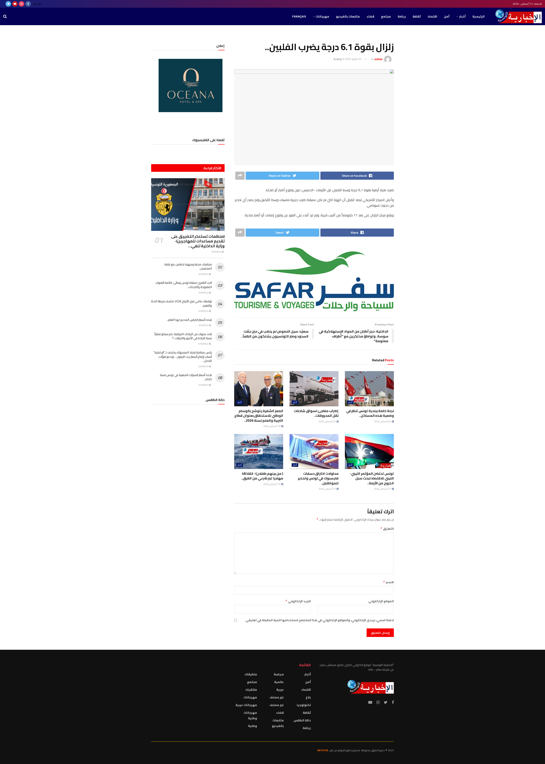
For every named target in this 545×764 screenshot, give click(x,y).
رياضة (402, 16)
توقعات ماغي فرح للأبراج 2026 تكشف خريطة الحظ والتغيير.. (181, 303)
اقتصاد (432, 16)
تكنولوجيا (304, 705)
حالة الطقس (302, 720)
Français (299, 16)
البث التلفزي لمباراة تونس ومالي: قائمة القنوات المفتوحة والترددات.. (183, 285)
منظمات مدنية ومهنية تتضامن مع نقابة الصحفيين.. (188, 266)
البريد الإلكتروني (298, 601)
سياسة (279, 674)
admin (378, 58)
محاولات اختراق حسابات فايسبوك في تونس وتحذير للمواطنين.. (318, 478)
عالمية (279, 682)
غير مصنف (277, 697)
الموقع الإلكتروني (381, 601)
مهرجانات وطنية (250, 715)
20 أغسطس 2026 (383, 421)
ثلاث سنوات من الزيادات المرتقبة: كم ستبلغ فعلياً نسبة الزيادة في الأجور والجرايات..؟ (183, 336)
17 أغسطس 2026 (383, 489)
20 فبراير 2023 (353, 58)
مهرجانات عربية (246, 705)
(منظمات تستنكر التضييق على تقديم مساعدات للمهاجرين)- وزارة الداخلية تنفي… (198, 241)
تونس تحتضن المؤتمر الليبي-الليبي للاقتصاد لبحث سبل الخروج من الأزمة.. (372, 478)
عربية (280, 689)
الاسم (388, 582)
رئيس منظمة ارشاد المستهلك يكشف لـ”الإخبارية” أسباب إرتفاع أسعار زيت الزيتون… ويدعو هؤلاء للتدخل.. (182, 356)
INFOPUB (322, 750)
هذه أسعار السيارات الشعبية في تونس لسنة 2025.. (186, 377)
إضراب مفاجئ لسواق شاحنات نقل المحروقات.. (316, 413)
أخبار (462, 16)
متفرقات (251, 674)
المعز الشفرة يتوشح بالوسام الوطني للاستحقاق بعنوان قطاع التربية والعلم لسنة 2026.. (258, 416)
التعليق (387, 528)
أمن (446, 16)
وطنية (337, 58)
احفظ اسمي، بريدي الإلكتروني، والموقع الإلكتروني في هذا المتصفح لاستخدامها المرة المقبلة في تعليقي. (319, 620)
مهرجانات (322, 16)
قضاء (370, 16)
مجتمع (386, 16)
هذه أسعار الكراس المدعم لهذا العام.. (189, 320)
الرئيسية (478, 16)
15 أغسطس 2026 (327, 489)
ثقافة (417, 16)
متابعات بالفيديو (348, 16)
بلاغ (308, 697)
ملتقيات (251, 689)
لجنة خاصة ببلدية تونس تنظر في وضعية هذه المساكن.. (370, 413)
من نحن (37, 3)
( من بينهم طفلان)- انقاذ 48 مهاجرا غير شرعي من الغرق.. (262, 475)
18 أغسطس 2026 (272, 426)
